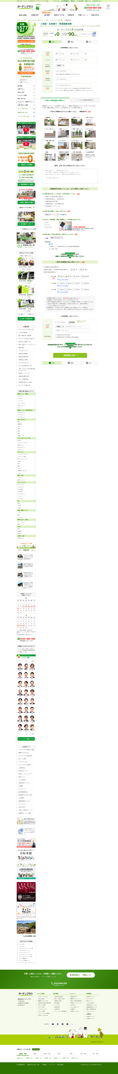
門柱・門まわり (90, 117)
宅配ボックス (21, 435)
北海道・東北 (23, 1054)
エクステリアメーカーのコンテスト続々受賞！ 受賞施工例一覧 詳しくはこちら (26, 240)
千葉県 (46, 20)
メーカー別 (57, 1005)
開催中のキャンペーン (75, 998)
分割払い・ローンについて (25, 773)
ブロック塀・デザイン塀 (24, 438)
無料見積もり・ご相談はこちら (81, 975)
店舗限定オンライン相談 (24, 813)
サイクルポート (21, 412)
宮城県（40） (48, 1058)
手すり (19, 468)
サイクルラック (21, 414)
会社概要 (20, 786)
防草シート (20, 533)
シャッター (20, 400)
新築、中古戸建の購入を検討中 (54, 196)
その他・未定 (54, 249)
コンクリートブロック (23, 442)
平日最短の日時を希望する (51, 267)
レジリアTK (21, 946)
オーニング (20, 498)
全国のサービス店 (59, 15)
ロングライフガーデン (23, 362)
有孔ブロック (21, 449)
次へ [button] (33, 550)
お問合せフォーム (90, 1016)
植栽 (19, 515)
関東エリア (40, 20)
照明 (19, 431)
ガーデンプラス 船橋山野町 (56, 20)
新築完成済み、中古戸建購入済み (55, 203)
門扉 (19, 421)
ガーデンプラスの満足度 (24, 764)
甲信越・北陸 (47, 1053)
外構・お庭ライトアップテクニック (27, 344)
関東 (35, 1053)
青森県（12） (29, 1058)
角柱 (19, 428)
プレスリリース (22, 789)
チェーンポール (21, 403)
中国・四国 (83, 1053)
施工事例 (47, 15)
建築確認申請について (24, 801)
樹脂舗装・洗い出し (22, 470)
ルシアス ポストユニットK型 (25, 954)
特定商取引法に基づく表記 (25, 795)
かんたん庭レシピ (74, 1007)
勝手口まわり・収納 (23, 519)
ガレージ (20, 407)
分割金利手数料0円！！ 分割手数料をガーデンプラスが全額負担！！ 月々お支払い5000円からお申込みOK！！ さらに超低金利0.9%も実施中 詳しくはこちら (26, 159)
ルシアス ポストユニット (24, 952)
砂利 (19, 528)
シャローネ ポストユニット (25, 950)
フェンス (20, 477)
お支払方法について (97, 1)
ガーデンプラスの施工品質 (25, 755)
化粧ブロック (21, 445)
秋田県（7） (57, 1058)
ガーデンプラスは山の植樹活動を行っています (26, 927)
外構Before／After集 (23, 359)
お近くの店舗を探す (26, 318)
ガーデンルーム (90, 129)
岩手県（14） (39, 1058)
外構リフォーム (24, 82)
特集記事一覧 (73, 996)
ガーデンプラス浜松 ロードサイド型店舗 (26, 305)
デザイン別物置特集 (23, 379)
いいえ (48, 224)
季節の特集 (21, 347)
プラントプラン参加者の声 (60, 1011)
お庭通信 (72, 1009)
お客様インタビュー (75, 1011)
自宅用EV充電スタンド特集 (25, 382)
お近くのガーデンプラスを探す (26, 41)
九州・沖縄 (95, 1053)
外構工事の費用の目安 (23, 376)
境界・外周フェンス (77, 129)
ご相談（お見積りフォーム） (25, 810)
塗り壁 (19, 440)
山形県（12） (66, 1058)
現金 (51, 244)
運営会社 (73, 1)
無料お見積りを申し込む (26, 46)
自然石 (19, 461)
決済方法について (22, 770)
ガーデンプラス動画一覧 (24, 385)
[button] (31, 314)
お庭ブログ (73, 1005)
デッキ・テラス (21, 482)
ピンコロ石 (20, 517)
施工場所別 (57, 1003)
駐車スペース (62, 117)
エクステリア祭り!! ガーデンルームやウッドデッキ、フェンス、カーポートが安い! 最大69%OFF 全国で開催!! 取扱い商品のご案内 (26, 197)
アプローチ (20, 452)
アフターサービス (22, 761)
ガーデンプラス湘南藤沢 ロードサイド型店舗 (26, 277)
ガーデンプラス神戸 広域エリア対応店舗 (26, 263)
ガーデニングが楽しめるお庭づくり (27, 338)
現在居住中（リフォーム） (53, 206)
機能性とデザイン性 (23, 752)
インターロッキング (22, 454)
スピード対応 (41, 1007)
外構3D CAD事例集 (22, 353)
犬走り (19, 526)
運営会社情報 (60, 1064)
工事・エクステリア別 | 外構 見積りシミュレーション (27, 369)
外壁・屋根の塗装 (77, 152)
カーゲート (20, 398)
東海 (59, 1053)
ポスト (19, 426)
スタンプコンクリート (23, 459)
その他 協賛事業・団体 (29, 936)
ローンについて (90, 998)
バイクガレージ (21, 417)
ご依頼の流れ (35, 15)
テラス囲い (20, 491)
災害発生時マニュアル (24, 783)
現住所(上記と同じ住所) (63, 335)
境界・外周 (20, 475)
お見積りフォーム (90, 1018)
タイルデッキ (21, 487)
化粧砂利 (20, 531)
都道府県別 (57, 1007)
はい (47, 222)
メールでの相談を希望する (85, 100)
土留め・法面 (21, 536)
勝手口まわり (89, 140)
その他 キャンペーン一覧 (29, 229)
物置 (47, 152)
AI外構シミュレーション (24, 373)
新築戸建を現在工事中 (52, 201)
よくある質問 (21, 780)
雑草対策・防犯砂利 (64, 152)
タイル (19, 473)
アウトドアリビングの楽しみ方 (25, 329)
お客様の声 (71, 15)
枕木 (19, 463)
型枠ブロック (21, 538)
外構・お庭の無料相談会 (76, 1000)
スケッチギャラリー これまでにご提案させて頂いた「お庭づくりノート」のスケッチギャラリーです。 (26, 820)
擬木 (19, 466)
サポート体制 (41, 1011)
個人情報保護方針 (65, 1)
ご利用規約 (21, 798)
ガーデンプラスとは (43, 996)
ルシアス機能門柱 (23, 958)
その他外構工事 (90, 152)
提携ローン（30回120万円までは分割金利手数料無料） (65, 246)
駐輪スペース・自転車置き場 (25, 410)
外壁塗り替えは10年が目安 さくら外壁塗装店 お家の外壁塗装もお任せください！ (26, 843)
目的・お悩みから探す (59, 998)
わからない (49, 227)
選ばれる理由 (41, 998)
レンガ (19, 512)
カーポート (20, 396)
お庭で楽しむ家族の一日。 (24, 341)
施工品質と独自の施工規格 (44, 1003)
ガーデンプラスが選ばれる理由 (23, 15)
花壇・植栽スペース (23, 510)
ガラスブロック (21, 447)
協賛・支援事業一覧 (91, 1009)
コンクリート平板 (22, 456)
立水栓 (19, 508)
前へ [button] (19, 550)
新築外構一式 (23, 80)
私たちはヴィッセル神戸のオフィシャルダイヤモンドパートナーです (26, 892)
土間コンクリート (22, 405)
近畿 (71, 1053)
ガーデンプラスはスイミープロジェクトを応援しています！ (26, 909)
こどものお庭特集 (22, 332)
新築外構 (48, 117)
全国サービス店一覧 (43, 1015)
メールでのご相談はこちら (26, 739)
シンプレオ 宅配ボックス (24, 960)
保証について (88, 1)
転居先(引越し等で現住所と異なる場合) (67, 337)
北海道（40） (20, 1058)
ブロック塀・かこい (50, 129)
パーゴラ (20, 496)
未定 (65, 214)
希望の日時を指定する (50, 272)
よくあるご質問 (80, 1)
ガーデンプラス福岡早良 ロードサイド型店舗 (26, 291)
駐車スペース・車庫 (23, 394)
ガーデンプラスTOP (21, 20)
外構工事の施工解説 (23, 356)
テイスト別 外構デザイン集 (25, 365)
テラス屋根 (20, 489)
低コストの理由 (22, 758)
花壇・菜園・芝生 (50, 140)
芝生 (19, 503)
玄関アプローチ (76, 117)
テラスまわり (76, 140)
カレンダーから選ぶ (63, 279)
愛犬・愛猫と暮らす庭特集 (24, 335)
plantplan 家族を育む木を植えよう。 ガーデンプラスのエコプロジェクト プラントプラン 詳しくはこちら (26, 219)
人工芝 (19, 505)
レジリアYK (21, 944)
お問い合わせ (95, 15)
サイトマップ (57, 1)
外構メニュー (83, 15)
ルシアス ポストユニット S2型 (25, 956)
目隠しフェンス (63, 129)
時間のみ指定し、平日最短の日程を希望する (56, 269)
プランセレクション (23, 350)
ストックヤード (21, 522)
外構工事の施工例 (58, 996)
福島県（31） (75, 1058)
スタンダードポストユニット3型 (26, 948)
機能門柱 (20, 424)
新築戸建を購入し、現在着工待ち (55, 199)
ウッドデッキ (62, 140)
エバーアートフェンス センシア (26, 962)
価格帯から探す (58, 1000)
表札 (19, 433)
